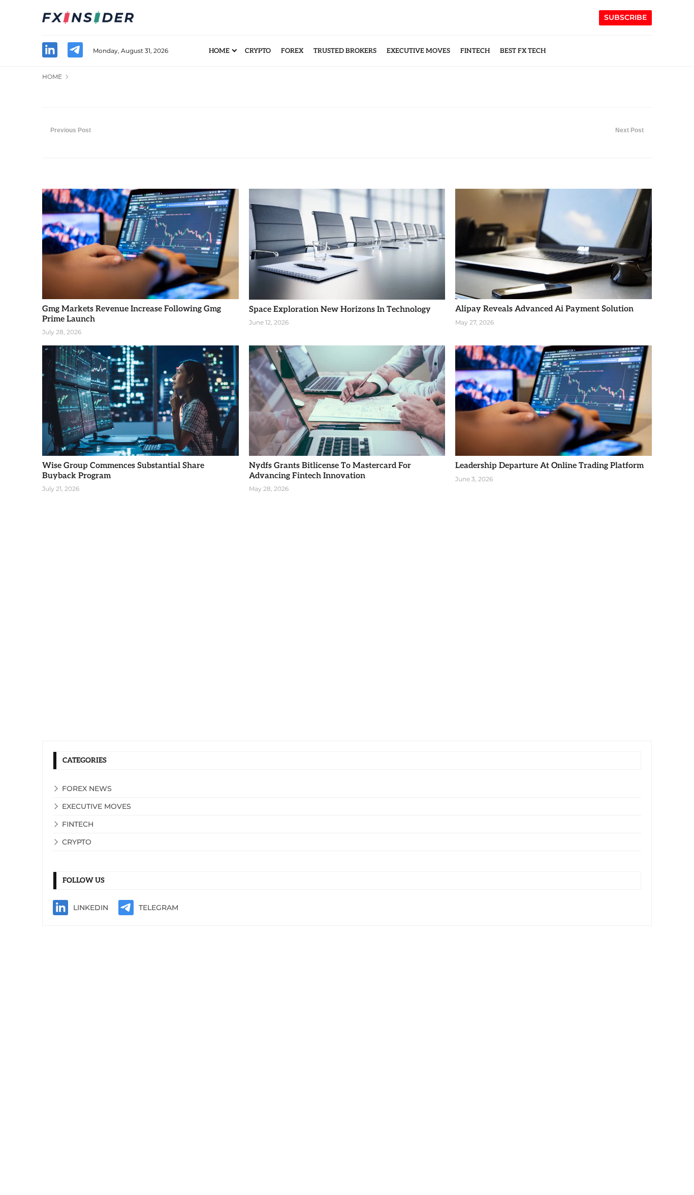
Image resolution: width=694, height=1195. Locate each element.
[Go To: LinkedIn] (49, 51)
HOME (219, 51)
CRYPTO (258, 51)
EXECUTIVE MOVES (418, 51)
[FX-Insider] (88, 17)
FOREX (292, 51)
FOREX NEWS (87, 788)
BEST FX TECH (523, 51)
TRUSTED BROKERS (344, 51)
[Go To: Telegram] (75, 51)
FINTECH (475, 51)
